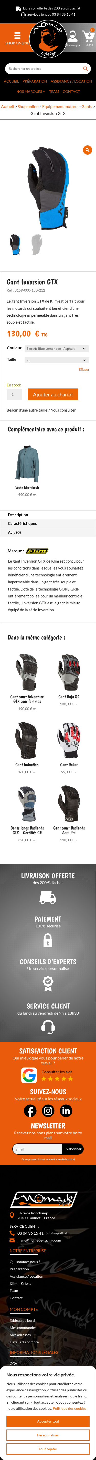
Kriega (26, 1283)
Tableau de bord (22, 1320)
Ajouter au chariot (53, 394)
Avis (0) (14, 532)
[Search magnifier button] (85, 66)
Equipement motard (60, 106)
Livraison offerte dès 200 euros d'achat (51, 8)
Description (18, 514)
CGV (13, 1363)
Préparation (35, 81)
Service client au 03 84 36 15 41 (51, 14)
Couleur (14, 347)
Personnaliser (48, 1435)
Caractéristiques (22, 523)
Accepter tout (48, 1421)
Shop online (28, 106)
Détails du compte (24, 1342)
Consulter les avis (56, 1071)
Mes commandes (23, 1327)
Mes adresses (20, 1335)
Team (54, 91)
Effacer (84, 369)
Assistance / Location (71, 81)
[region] (48, 1413)
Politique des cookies (69, 1408)
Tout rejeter (48, 1449)
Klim (13, 1283)
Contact (71, 91)
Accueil (11, 81)
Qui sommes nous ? (25, 1261)
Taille (11, 359)
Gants (86, 106)
